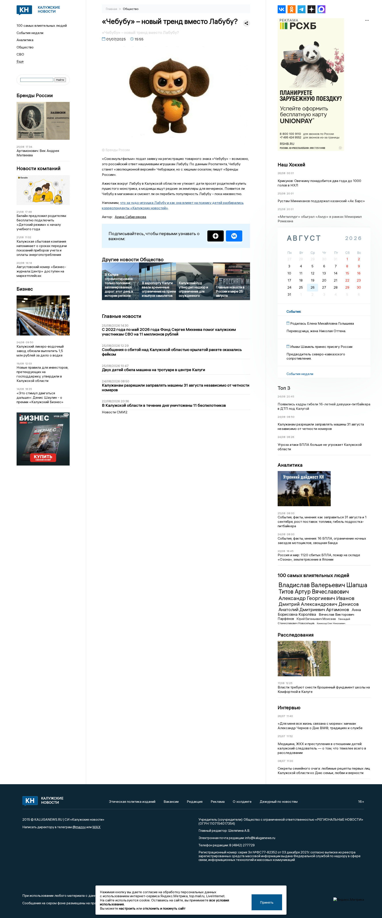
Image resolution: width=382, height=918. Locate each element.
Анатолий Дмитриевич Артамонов (314, 609)
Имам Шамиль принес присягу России (321, 346)
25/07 (281, 736)
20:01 (290, 193)
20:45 (290, 396)
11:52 (289, 736)
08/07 (281, 761)
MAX (96, 827)
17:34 (29, 146)
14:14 (29, 262)
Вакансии (171, 801)
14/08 (20, 389)
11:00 (290, 761)
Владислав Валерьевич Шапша (323, 585)
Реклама (218, 801)
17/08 (281, 683)
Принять (266, 902)
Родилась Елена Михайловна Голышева (322, 323)
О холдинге (242, 801)
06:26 (290, 437)
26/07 (281, 716)
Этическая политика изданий (132, 801)
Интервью (289, 707)
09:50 (29, 342)
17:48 (28, 211)
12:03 (28, 363)
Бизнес (25, 289)
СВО (20, 54)
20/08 (20, 262)
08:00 (290, 513)
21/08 (20, 211)
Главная (112, 9)
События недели (30, 33)
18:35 (28, 389)
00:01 (290, 173)
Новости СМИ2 (115, 412)
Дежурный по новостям (279, 801)
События (293, 311)
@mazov (79, 827)
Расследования (296, 635)
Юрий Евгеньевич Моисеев (316, 619)
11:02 (28, 237)
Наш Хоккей (291, 164)
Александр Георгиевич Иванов (316, 598)
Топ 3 (284, 388)
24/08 (20, 342)
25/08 (20, 146)
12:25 (289, 683)
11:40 (289, 716)
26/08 (281, 173)
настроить (127, 908)
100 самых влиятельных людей (42, 25)
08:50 (290, 416)
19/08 (20, 363)
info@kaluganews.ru (260, 838)
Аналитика (25, 40)
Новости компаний (39, 168)
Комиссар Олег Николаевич (331, 623)
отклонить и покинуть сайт (164, 908)
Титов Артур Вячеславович (314, 591)
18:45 (290, 551)
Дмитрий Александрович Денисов (319, 604)
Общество (25, 47)
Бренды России (35, 95)
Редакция (194, 801)
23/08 (281, 551)
